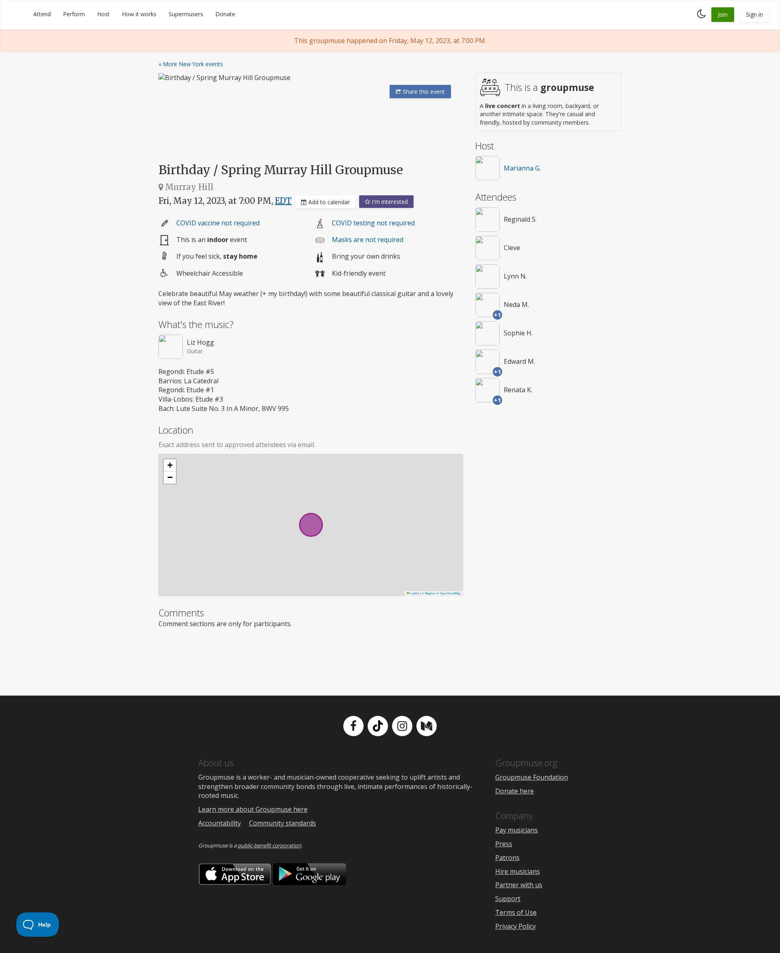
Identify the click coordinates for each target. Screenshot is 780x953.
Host (103, 14)
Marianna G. (522, 168)
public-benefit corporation (269, 845)
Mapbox (430, 593)
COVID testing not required (373, 222)
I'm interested (389, 201)
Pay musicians (516, 830)
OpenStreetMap (450, 593)
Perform (74, 14)
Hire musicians (517, 871)
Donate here (514, 791)
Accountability (219, 823)
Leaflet (414, 593)
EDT (283, 201)
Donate (225, 14)
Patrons (507, 857)
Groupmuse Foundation (531, 777)
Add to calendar (328, 202)
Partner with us (518, 884)
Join (723, 14)
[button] (170, 465)
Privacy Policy (515, 926)
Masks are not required (367, 239)
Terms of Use (516, 912)
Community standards (282, 823)
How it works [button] (139, 14)
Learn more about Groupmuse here (253, 809)
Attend (42, 14)
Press (503, 843)
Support (507, 898)
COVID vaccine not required (218, 222)
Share (423, 91)
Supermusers (186, 14)
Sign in (754, 14)
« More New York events (190, 64)
